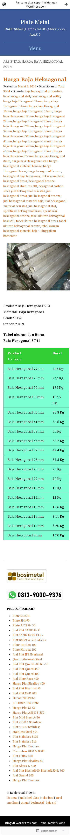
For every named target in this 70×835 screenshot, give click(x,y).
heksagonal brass (15, 181)
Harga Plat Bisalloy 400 (29, 683)
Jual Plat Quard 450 (26, 669)
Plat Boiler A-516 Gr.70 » (29, 640)
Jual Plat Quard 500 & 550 (30, 664)
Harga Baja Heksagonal (34, 79)
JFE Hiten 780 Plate (26, 703)
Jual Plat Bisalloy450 (26, 688)
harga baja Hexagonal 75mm (32, 151)
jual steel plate (29, 798)
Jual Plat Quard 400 (26, 674)
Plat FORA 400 (22, 756)
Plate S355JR (21, 616)
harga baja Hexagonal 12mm (23, 101)
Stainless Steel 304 (25, 732)
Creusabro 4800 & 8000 (28, 751)
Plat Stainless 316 (24, 741)
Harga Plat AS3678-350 (28, 712)
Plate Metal (35, 22)
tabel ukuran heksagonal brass (37, 221)
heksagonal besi (53, 176)
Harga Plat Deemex (26, 780)
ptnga (24, 802)
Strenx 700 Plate (24, 698)
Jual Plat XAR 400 (24, 693)
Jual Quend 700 (23, 775)
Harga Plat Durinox (26, 746)
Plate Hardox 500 (24, 649)
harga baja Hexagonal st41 (30, 161)
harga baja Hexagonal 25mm (32, 121)
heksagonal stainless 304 (20, 186)
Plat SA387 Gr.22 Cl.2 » (28, 635)
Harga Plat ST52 (24, 708)
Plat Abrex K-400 (24, 766)
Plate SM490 (21, 620)
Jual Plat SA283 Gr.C (26, 630)
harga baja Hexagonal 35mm (32, 131)
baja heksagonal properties (43, 91)
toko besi (47, 798)
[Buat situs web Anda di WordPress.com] (35, 4)
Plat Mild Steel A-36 (26, 717)
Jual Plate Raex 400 (25, 678)
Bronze (12, 798)
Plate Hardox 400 (24, 645)
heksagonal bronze (41, 181)
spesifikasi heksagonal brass (22, 211)
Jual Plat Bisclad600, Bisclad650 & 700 (38, 770)
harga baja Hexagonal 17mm (32, 111)
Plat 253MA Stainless (27, 722)
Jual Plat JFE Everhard (28, 654)
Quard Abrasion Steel (27, 659)
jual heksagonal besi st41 (28, 191)
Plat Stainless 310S (25, 736)
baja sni (51, 802)
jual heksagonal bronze (44, 196)
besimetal (37, 802)
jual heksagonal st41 (42, 206)
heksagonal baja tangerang (21, 176)
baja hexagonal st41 (16, 96)
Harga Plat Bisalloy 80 (28, 761)
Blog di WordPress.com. (21, 823)
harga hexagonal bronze (44, 171)
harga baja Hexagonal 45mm (32, 141)
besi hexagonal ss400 (46, 96)
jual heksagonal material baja (23, 201)
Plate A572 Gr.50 (24, 625)
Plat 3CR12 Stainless (26, 727)
